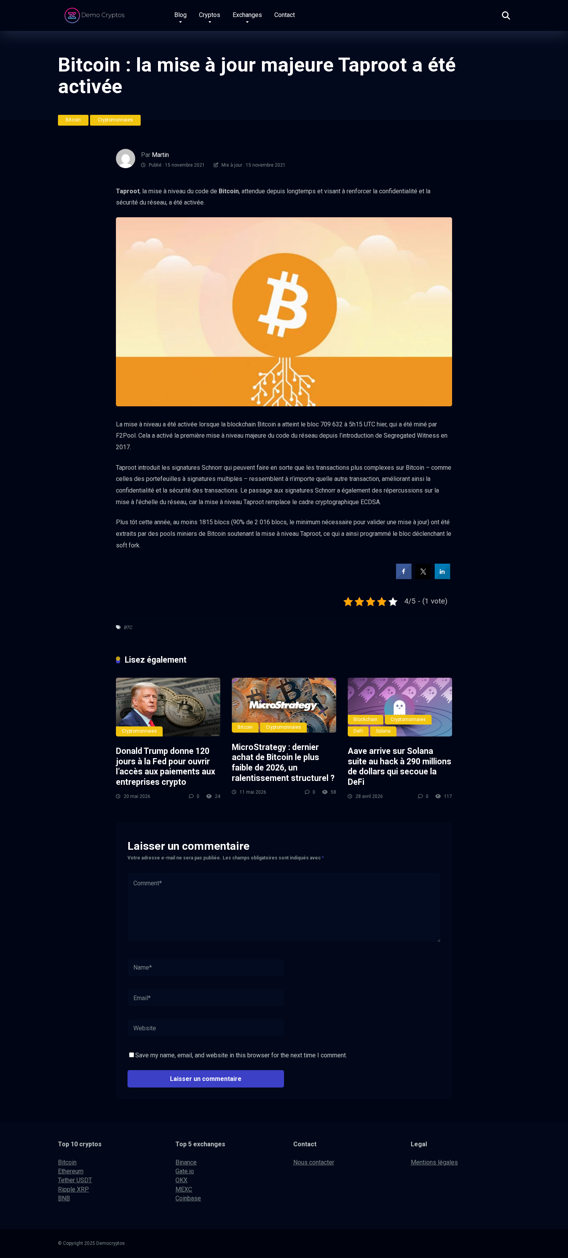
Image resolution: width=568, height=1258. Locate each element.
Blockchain (366, 719)
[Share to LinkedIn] (442, 577)
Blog (180, 15)
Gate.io (184, 1171)
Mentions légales (434, 1162)
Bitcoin (73, 120)
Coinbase (188, 1198)
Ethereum (70, 1171)
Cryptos (209, 15)
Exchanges (247, 15)
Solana (383, 731)
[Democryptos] (95, 12)
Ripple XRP (73, 1189)
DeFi (358, 731)
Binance (186, 1162)
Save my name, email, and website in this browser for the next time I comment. (241, 1055)
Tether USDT (75, 1180)
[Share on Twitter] (423, 577)
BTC (128, 627)
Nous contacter (313, 1162)
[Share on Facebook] (404, 577)
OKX (181, 1180)
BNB (64, 1198)
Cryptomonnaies (115, 120)
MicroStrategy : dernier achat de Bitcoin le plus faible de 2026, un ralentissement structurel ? (283, 762)
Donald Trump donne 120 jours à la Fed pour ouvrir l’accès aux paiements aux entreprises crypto (165, 766)
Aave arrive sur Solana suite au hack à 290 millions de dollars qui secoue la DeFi (399, 766)
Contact (284, 15)
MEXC (183, 1189)
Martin (160, 155)
